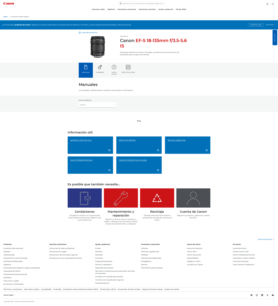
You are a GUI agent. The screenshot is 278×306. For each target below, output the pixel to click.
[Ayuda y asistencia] (174, 9)
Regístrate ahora (255, 25)
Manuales (86, 72)
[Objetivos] (116, 9)
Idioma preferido (85, 100)
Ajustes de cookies (171, 289)
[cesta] (273, 4)
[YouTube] (273, 295)
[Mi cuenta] (267, 4)
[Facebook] (251, 295)
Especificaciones (128, 72)
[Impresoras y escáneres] (137, 9)
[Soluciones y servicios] (156, 9)
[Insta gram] (257, 295)
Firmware (100, 72)
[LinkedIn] (262, 295)
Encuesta (275, 37)
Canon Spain (8, 295)
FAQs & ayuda (114, 73)
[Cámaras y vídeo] (106, 9)
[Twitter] (267, 295)
